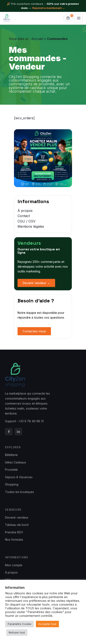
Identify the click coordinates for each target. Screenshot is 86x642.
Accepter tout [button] (47, 624)
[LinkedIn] (18, 431)
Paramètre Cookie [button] (19, 624)
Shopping (11, 484)
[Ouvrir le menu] (78, 18)
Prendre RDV (14, 532)
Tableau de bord (16, 525)
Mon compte (13, 565)
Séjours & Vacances (19, 477)
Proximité (11, 469)
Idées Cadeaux (15, 462)
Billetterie (11, 455)
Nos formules (14, 539)
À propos (11, 572)
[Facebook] (9, 431)
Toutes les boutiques (19, 492)
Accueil (37, 39)
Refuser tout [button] (17, 632)
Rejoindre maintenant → (48, 8)
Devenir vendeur (16, 517)
